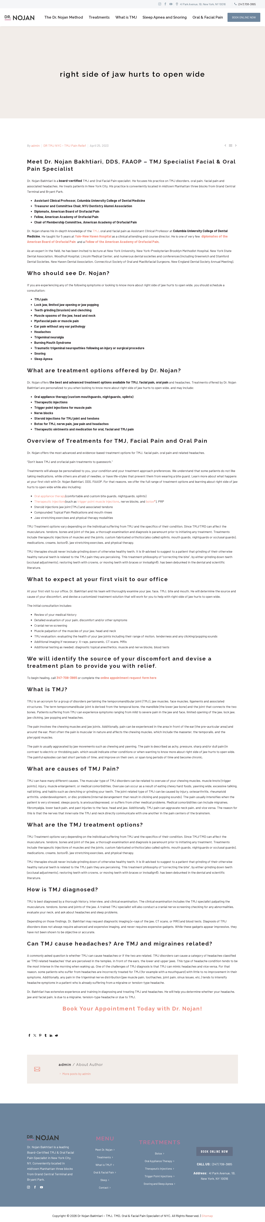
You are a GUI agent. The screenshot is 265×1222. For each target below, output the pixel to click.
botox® (151, 501)
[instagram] (28, 1187)
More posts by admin (76, 1074)
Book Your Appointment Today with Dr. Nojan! (132, 1008)
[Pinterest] (40, 1035)
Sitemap (207, 1216)
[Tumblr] (45, 1035)
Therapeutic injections (49, 501)
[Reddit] (56, 1035)
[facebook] (35, 1187)
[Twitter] (34, 1035)
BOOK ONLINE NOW (244, 17)
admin (35, 145)
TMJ (95, 231)
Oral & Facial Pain (208, 17)
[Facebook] (29, 1035)
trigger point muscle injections (98, 501)
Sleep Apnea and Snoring (165, 17)
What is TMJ (126, 17)
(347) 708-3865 (222, 1164)
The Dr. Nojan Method (63, 17)
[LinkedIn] (51, 1035)
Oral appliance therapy (49, 496)
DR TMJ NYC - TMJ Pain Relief (64, 145)
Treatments (99, 17)
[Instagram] (159, 4)
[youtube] (41, 1187)
